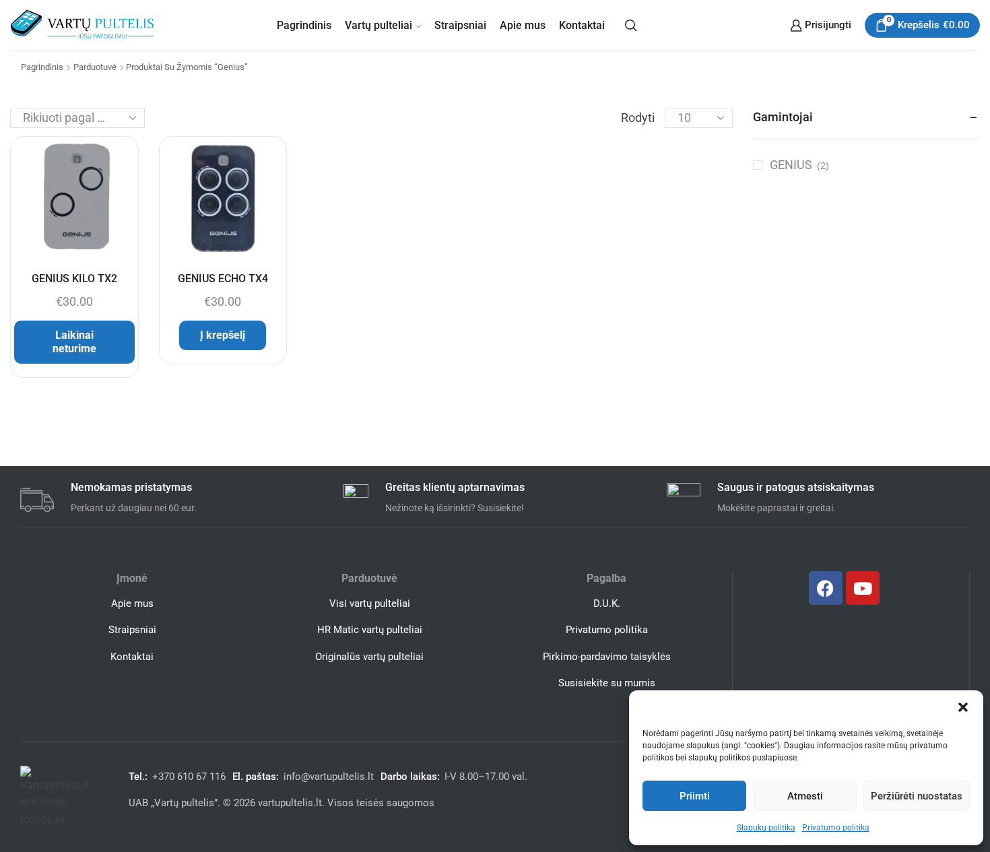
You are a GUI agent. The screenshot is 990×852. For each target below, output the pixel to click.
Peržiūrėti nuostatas (916, 796)
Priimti (695, 796)
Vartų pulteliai (378, 25)
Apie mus (523, 25)
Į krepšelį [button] (222, 335)
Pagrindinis (304, 25)
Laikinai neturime (74, 341)
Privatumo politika (835, 827)
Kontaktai (582, 25)
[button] (963, 707)
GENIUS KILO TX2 (74, 278)
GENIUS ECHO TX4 (223, 278)
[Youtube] (863, 588)
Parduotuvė (95, 67)
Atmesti (805, 796)
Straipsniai (460, 25)
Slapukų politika (766, 827)
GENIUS (791, 165)
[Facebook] (826, 588)
